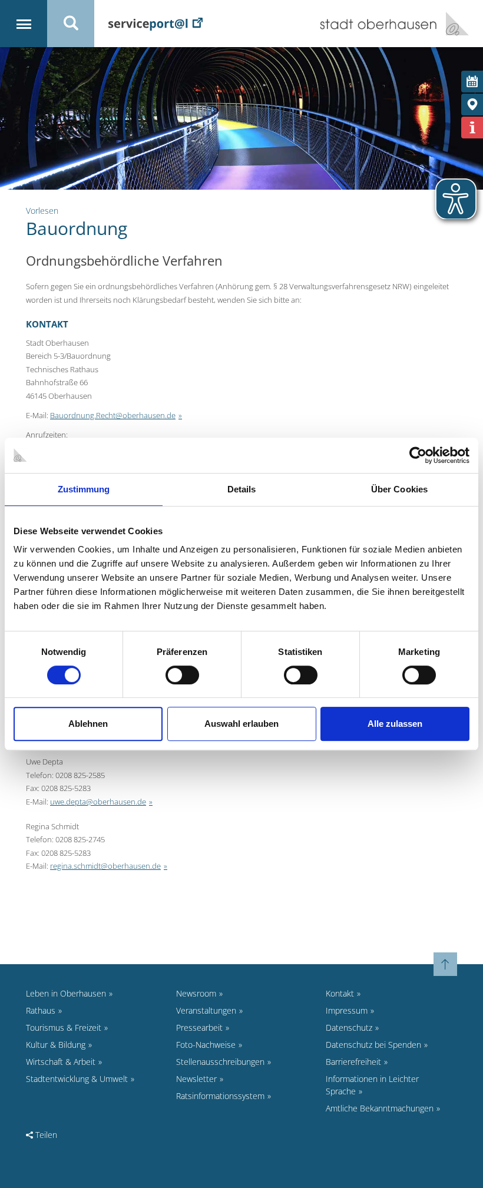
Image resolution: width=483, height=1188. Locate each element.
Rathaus (40, 1010)
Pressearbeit (199, 1027)
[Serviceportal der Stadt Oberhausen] (155, 23)
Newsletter (196, 1078)
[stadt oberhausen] (453, 23)
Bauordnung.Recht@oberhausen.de (113, 415)
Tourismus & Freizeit (63, 1027)
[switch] (182, 675)
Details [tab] (241, 489)
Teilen (45, 1134)
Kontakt (340, 993)
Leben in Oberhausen (66, 993)
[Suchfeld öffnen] (70, 23)
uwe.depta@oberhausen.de (98, 801)
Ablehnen (88, 724)
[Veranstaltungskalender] (472, 81)
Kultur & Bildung (55, 1044)
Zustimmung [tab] (84, 489)
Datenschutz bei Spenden (373, 1044)
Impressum (347, 1010)
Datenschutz (349, 1027)
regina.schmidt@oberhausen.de (105, 866)
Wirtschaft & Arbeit (60, 1061)
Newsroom (196, 993)
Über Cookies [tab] (399, 489)
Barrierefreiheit (353, 1061)
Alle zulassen (395, 724)
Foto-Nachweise (206, 1044)
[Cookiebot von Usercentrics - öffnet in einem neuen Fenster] (417, 455)
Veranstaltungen (206, 1010)
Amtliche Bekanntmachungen (380, 1108)
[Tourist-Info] (472, 127)
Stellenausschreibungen (220, 1061)
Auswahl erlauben (241, 724)
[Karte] (472, 104)
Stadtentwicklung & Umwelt (77, 1078)
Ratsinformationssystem (220, 1095)
